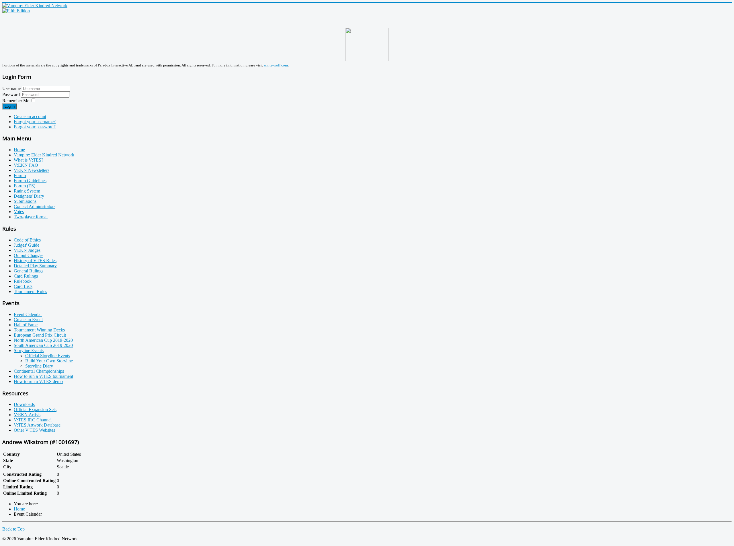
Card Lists (23, 286)
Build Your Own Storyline (49, 360)
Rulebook (23, 281)
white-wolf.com (276, 65)
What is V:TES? (28, 160)
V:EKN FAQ (26, 165)
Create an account (30, 116)
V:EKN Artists (27, 414)
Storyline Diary (39, 366)
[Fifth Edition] (16, 10)
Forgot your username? (35, 121)
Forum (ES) (24, 185)
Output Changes (28, 255)
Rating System (27, 190)
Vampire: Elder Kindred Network (44, 154)
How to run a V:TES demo (38, 381)
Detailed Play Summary (35, 265)
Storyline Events (29, 350)
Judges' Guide (26, 245)
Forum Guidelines (30, 180)
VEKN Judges (27, 250)
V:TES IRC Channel (33, 419)
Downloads (24, 404)
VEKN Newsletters (31, 170)
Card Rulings (26, 276)
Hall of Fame (26, 324)
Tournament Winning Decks (39, 329)
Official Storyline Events (47, 355)
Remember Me (15, 100)
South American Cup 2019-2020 (43, 345)
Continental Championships (39, 371)
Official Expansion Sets (35, 409)
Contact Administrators (34, 206)
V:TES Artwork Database (37, 425)
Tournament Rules (30, 291)
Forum (20, 175)
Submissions (25, 201)
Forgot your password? (35, 126)
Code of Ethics (27, 239)
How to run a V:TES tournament (43, 376)
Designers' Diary (29, 196)
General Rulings (28, 270)
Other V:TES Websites (34, 430)
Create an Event (28, 319)
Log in (10, 106)
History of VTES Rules (35, 260)
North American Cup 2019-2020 (43, 340)
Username (11, 88)
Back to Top (13, 529)
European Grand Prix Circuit (40, 335)
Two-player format (31, 216)
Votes (19, 211)
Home (19, 149)
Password (11, 94)
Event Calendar (28, 314)
